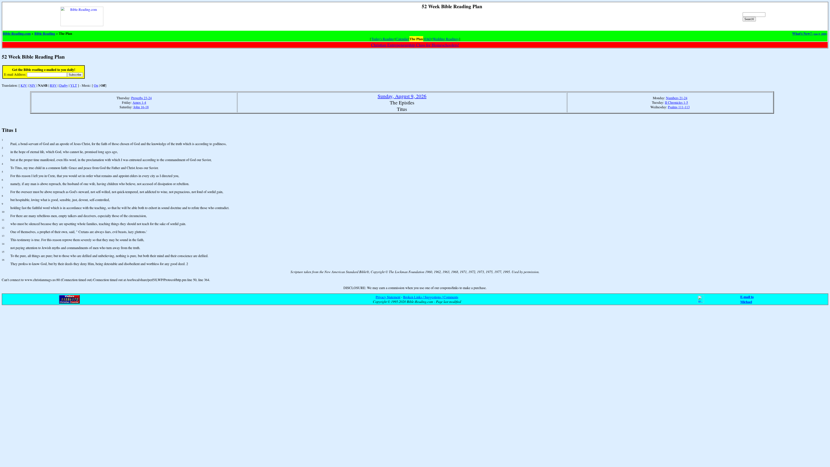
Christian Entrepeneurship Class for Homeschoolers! (415, 45)
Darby (63, 85)
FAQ (428, 39)
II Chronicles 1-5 (676, 102)
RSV (53, 85)
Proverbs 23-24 (141, 98)
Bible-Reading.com (17, 33)
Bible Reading (44, 33)
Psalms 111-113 (679, 107)
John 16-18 (141, 107)
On (96, 85)
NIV (32, 85)
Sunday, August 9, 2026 (402, 96)
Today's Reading (382, 39)
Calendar (402, 39)
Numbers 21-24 (676, 98)
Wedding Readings (446, 39)
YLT (73, 85)
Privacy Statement (388, 297)
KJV (24, 85)
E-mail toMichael (747, 299)
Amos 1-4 (139, 102)
